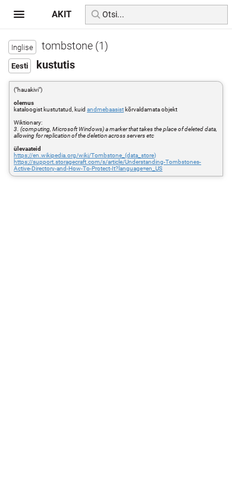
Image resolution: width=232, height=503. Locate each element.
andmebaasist (105, 109)
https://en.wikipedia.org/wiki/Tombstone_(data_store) (85, 155)
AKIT (61, 14)
